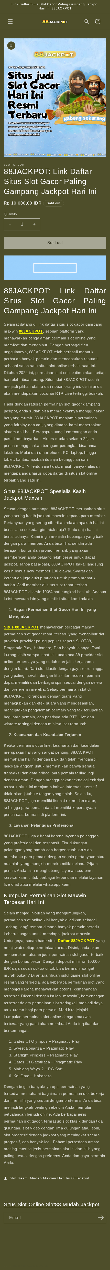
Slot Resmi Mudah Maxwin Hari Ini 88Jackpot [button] (49, 1178)
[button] (10, 21)
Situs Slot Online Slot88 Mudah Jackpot (52, 1204)
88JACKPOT (19, 1266)
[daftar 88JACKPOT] (55, 268)
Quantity (10, 214)
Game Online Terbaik (37, 1266)
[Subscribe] (100, 1217)
